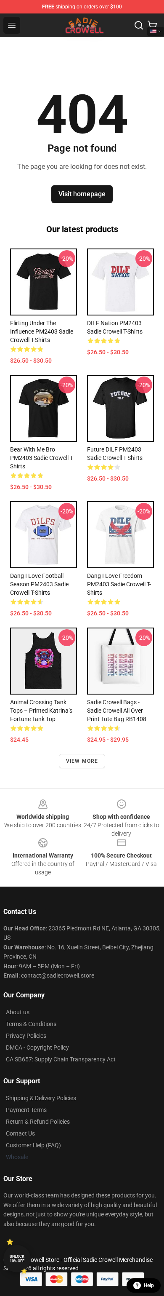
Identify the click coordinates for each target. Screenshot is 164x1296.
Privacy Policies (26, 1035)
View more (82, 761)
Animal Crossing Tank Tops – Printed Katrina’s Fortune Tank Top (41, 710)
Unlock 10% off (17, 1258)
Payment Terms (26, 1109)
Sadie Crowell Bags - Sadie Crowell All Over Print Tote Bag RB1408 (116, 710)
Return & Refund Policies (38, 1121)
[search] (139, 25)
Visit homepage (82, 194)
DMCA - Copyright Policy (37, 1047)
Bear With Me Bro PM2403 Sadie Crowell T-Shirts (42, 458)
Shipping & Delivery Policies (41, 1098)
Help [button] (149, 1285)
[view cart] (152, 25)
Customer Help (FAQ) (33, 1145)
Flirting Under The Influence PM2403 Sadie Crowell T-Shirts (41, 331)
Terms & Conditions (31, 1024)
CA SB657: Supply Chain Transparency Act (61, 1059)
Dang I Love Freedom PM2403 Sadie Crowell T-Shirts (119, 584)
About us (17, 1012)
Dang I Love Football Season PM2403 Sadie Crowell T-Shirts (39, 584)
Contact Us (20, 1133)
